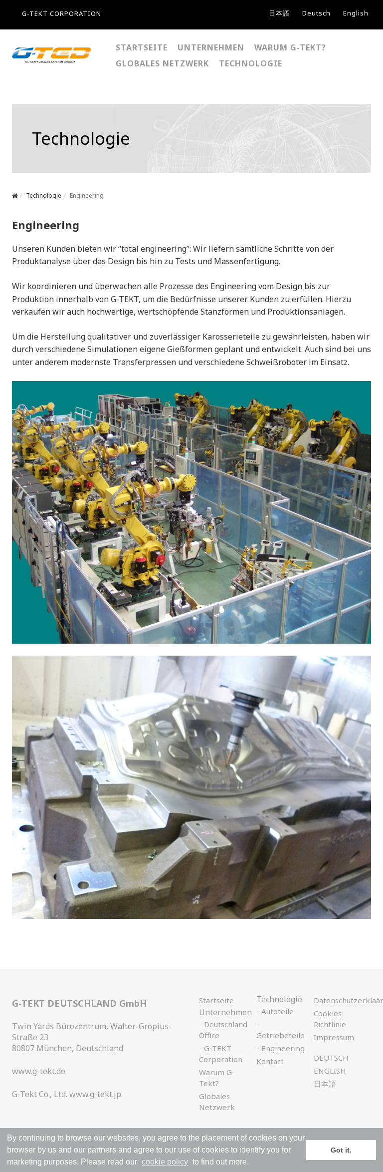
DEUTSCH (331, 1058)
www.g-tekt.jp (95, 1094)
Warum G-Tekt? (217, 1077)
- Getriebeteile (280, 1029)
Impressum (334, 1037)
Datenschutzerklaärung (338, 1000)
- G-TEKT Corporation (220, 1053)
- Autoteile (275, 1011)
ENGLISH (330, 1071)
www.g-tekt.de (38, 1071)
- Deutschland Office (223, 1029)
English (356, 12)
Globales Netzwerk (217, 1101)
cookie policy (165, 1162)
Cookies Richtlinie (330, 1018)
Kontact (270, 1061)
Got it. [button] (341, 1150)
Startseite (216, 1000)
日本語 (279, 12)
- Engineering (280, 1048)
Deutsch (316, 12)
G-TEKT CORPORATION (61, 13)
